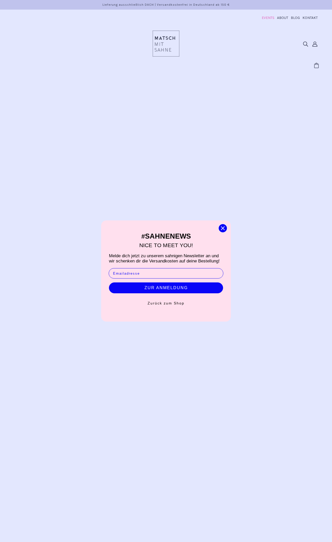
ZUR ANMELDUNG (166, 288)
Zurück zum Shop (166, 303)
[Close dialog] (223, 228)
